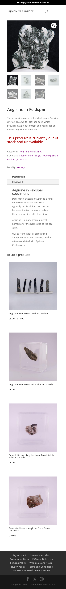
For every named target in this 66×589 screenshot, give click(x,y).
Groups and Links (19, 559)
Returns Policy (18, 562)
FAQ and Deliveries (42, 559)
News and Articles (39, 555)
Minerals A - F (37, 151)
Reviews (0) (18, 181)
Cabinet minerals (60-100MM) (35, 155)
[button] (54, 25)
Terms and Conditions (41, 566)
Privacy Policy (17, 566)
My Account (19, 555)
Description (18, 176)
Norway (20, 167)
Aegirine (24, 151)
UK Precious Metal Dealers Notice (31, 570)
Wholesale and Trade (40, 562)
